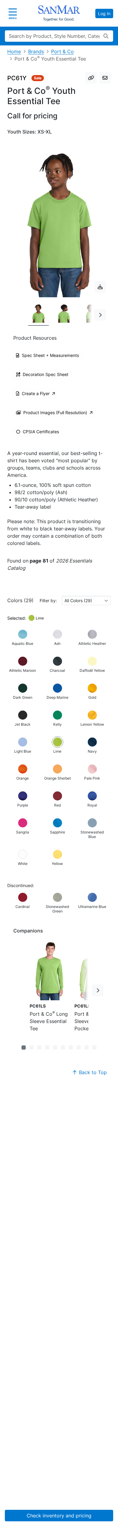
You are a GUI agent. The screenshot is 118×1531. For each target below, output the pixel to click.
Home (14, 51)
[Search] (106, 36)
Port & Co (62, 51)
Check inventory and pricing (59, 1516)
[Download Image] (100, 286)
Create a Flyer (36, 393)
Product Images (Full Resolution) (55, 412)
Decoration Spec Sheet (45, 374)
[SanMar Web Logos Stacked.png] (59, 13)
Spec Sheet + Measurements (50, 355)
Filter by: (48, 600)
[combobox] (86, 600)
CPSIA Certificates (41, 431)
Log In (104, 13)
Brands (36, 51)
